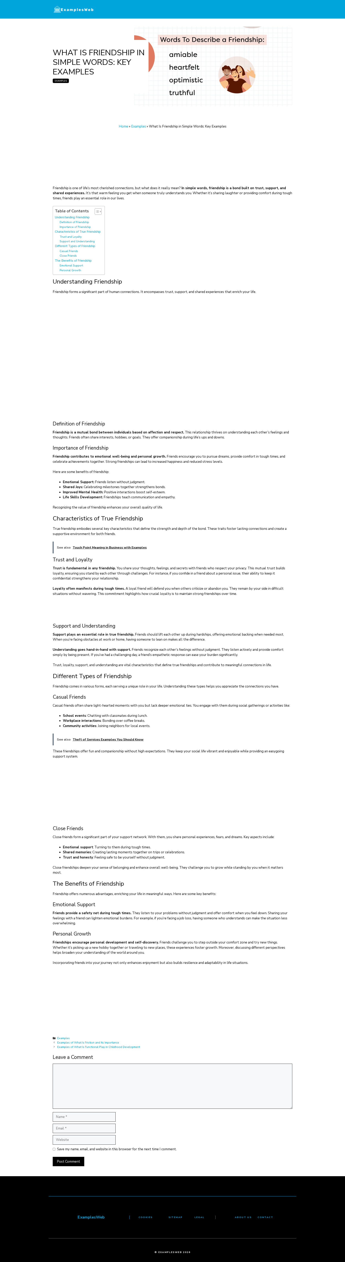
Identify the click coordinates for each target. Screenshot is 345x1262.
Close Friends (68, 256)
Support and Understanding (77, 241)
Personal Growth (70, 270)
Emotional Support (71, 265)
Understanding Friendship (72, 217)
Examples (61, 80)
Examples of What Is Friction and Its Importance (88, 1042)
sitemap (176, 1217)
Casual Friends (69, 251)
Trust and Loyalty (71, 237)
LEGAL (199, 1217)
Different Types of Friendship (75, 246)
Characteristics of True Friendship (78, 231)
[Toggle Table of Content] (96, 211)
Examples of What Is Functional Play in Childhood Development (98, 1047)
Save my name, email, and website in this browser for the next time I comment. (116, 1149)
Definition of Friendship (74, 222)
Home (123, 126)
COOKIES (146, 1217)
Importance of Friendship (75, 227)
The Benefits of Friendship (73, 260)
